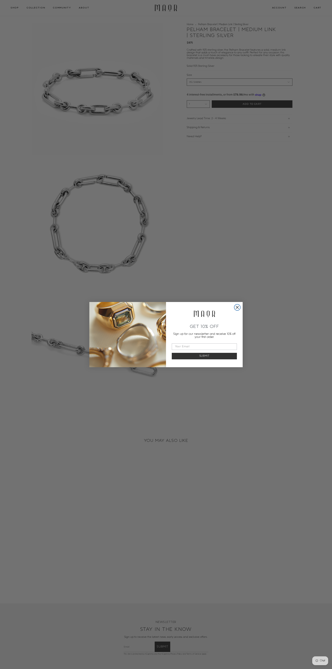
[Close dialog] (237, 307)
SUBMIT (204, 356)
